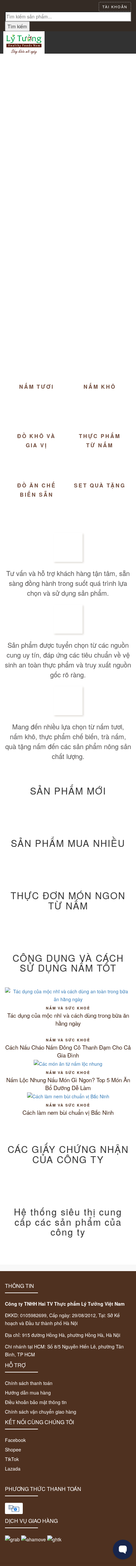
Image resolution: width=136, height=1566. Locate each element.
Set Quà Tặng (99, 485)
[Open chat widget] (123, 1549)
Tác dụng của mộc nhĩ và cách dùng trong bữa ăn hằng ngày (68, 1019)
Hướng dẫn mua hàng (28, 1392)
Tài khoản (114, 6)
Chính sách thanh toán (28, 1383)
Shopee (13, 1449)
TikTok (12, 1459)
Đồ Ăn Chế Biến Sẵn (36, 490)
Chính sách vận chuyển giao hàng (40, 1411)
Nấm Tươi (36, 386)
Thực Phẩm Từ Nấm (99, 440)
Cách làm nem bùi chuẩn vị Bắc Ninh (68, 1112)
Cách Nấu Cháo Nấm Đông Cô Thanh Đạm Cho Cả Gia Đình (68, 1051)
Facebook (15, 1440)
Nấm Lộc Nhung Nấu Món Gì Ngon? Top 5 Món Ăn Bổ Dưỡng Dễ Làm (68, 1084)
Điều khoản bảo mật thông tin (36, 1402)
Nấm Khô (100, 386)
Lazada (12, 1468)
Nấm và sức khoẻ (68, 1007)
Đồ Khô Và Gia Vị (36, 440)
